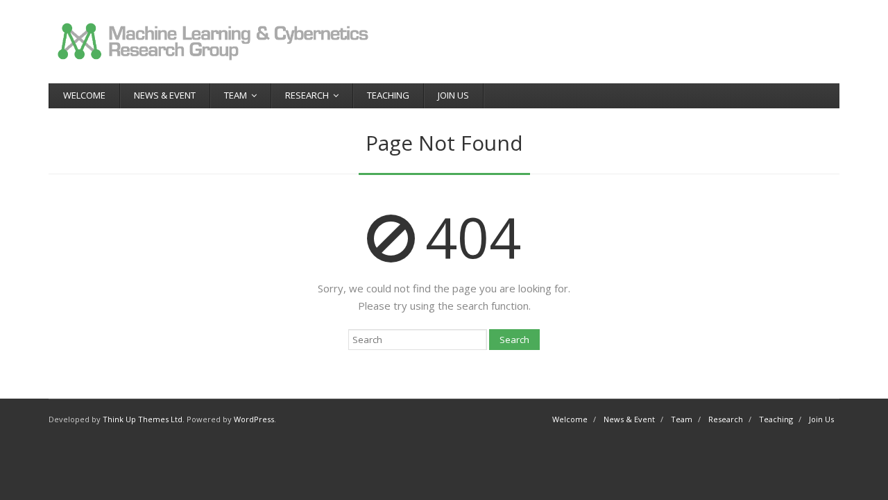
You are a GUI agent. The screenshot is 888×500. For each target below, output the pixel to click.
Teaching (388, 95)
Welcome (84, 95)
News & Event (165, 95)
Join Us (453, 95)
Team (235, 95)
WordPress (254, 419)
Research (307, 95)
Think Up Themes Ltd (142, 419)
